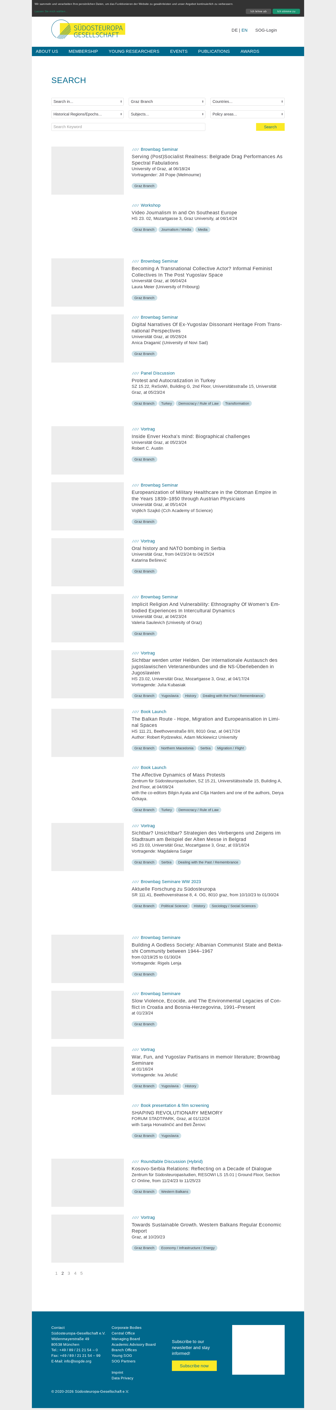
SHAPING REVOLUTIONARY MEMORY (177, 1112)
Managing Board (126, 1339)
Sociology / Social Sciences (234, 906)
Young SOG (122, 1356)
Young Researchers (134, 51)
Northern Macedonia (177, 748)
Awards (250, 51)
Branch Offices (124, 1350)
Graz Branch (144, 186)
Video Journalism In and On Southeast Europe (184, 212)
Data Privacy (123, 1378)
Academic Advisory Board (134, 1344)
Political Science (174, 906)
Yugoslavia (169, 696)
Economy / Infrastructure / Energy (188, 1248)
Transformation (237, 403)
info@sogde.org (77, 1361)
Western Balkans (174, 1192)
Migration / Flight (230, 748)
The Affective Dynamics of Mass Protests (178, 774)
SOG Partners (124, 1361)
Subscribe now (194, 1365)
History (190, 696)
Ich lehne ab (258, 11)
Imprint (117, 1372)
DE (235, 30)
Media (203, 230)
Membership (83, 51)
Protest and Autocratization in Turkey (174, 380)
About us (47, 51)
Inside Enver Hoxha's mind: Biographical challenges (191, 436)
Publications (214, 51)
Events (179, 51)
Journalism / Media (176, 230)
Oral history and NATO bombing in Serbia (179, 548)
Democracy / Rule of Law (198, 403)
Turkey (166, 403)
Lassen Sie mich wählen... (51, 11)
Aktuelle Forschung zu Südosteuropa (174, 889)
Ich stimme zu (286, 11)
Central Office (123, 1333)
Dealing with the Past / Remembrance (233, 696)
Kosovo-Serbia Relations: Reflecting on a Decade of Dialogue (202, 1168)
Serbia (205, 748)
